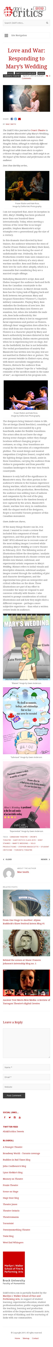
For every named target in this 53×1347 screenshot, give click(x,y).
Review (41, 73)
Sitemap (26, 1338)
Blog (10, 73)
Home (17, 1338)
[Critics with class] (26, 16)
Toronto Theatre (12, 76)
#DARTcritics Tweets (13, 1131)
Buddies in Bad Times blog (16, 1160)
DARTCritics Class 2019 (25, 73)
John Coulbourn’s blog (14, 1166)
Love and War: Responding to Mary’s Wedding (26, 58)
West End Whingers (13, 1242)
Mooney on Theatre (13, 1179)
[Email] (19, 119)
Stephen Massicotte (28, 847)
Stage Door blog (11, 1198)
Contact (35, 1338)
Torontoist (8, 1223)
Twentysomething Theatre (16, 1230)
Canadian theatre (19, 837)
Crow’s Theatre (38, 130)
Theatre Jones (10, 1204)
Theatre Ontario (11, 1211)
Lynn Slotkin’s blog (13, 1172)
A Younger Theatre (12, 1147)
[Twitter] (15, 119)
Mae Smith (11, 124)
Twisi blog (8, 1236)
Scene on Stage (10, 1191)
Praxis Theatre (10, 1185)
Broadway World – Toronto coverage (21, 1153)
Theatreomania (11, 1217)
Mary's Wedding (20, 843)
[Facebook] (12, 119)
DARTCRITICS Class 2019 (24, 840)
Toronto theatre (23, 850)
